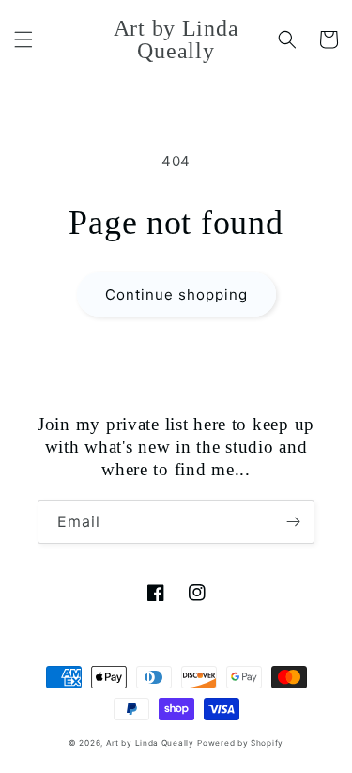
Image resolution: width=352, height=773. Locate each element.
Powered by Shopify (240, 743)
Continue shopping (176, 294)
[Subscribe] (293, 522)
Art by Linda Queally (150, 743)
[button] (23, 39)
